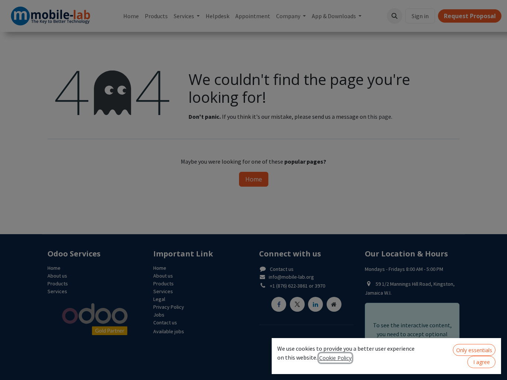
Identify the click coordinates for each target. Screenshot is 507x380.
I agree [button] (481, 362)
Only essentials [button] (474, 350)
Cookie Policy (335, 357)
